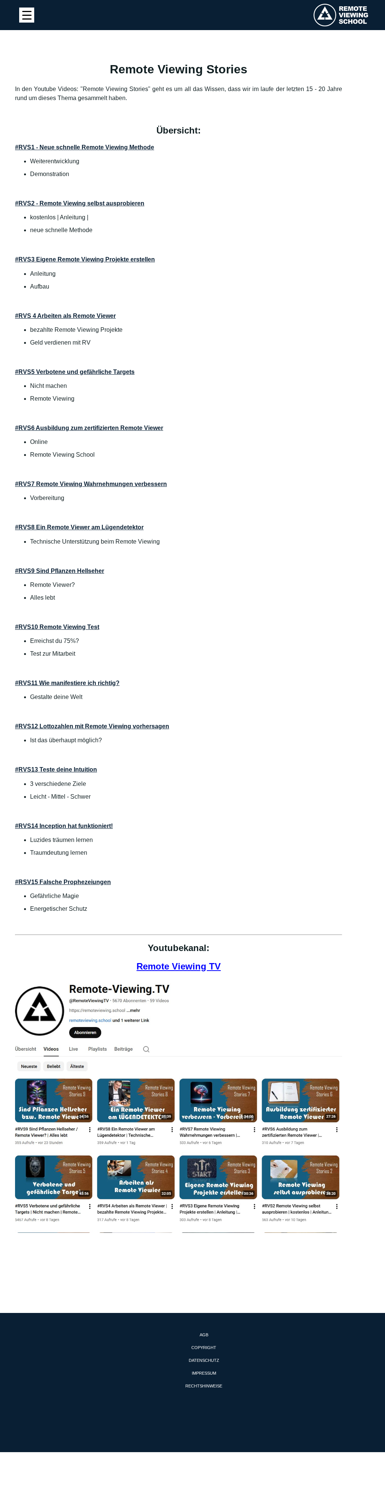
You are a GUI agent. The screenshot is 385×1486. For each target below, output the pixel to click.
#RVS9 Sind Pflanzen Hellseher (59, 571)
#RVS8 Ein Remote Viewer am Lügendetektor (79, 527)
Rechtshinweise (203, 1386)
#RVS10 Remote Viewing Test (57, 627)
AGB (204, 1335)
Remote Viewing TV (178, 966)
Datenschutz (204, 1360)
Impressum (204, 1373)
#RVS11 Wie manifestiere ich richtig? (67, 683)
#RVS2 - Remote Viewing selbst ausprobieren (79, 203)
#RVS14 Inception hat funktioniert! (64, 826)
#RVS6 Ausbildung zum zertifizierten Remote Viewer (89, 428)
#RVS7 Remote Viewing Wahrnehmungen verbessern (91, 484)
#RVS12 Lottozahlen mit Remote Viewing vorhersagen (92, 726)
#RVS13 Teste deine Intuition (56, 769)
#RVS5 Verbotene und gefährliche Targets (75, 372)
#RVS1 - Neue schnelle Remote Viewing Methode (84, 147)
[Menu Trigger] (26, 15)
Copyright (203, 1347)
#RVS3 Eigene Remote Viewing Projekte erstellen (85, 259)
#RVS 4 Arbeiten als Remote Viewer (65, 316)
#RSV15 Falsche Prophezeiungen (63, 882)
